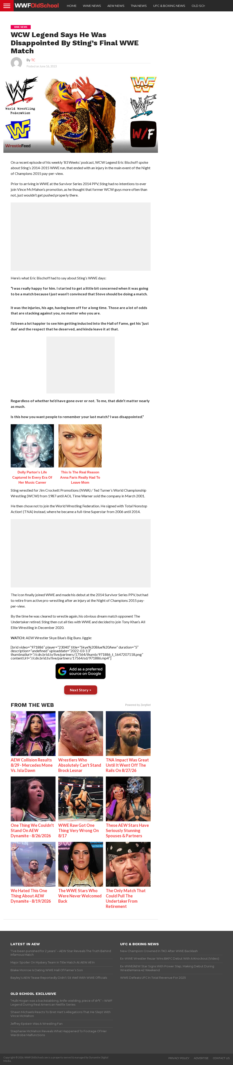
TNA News (139, 6)
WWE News (92, 6)
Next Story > (80, 690)
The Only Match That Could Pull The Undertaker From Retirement (126, 898)
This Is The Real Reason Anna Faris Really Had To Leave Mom (80, 477)
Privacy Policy (178, 1058)
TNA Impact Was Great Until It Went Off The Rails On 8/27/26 (127, 765)
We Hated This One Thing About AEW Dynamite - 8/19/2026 (31, 896)
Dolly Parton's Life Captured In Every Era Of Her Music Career (32, 477)
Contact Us (221, 1058)
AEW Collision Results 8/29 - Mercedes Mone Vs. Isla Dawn (32, 765)
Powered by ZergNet (138, 705)
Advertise (201, 1058)
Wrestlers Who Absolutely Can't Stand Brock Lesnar (79, 765)
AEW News (115, 6)
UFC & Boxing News (169, 6)
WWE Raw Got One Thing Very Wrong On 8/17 (78, 830)
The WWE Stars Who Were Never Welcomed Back (80, 896)
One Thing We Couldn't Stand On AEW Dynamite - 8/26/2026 (32, 830)
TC (33, 60)
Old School (202, 6)
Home (71, 6)
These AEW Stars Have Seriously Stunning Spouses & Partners (127, 830)
